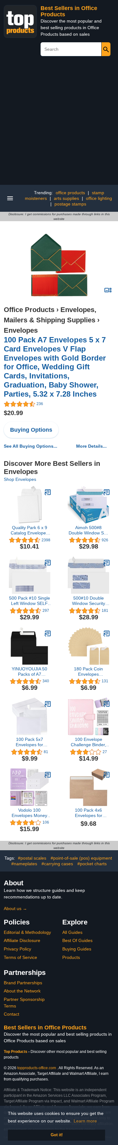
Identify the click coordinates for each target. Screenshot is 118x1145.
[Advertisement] (59, 123)
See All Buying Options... (30, 446)
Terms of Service (20, 957)
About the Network (22, 990)
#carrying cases (57, 863)
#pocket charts (92, 863)
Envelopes (21, 330)
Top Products (16, 1051)
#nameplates (24, 863)
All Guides (72, 932)
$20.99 (13, 412)
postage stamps (70, 203)
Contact (11, 1014)
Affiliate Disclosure (22, 940)
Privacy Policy (17, 948)
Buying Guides (76, 948)
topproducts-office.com (36, 1068)
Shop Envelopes (20, 479)
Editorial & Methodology (27, 932)
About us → (15, 908)
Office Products (29, 310)
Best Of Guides (77, 940)
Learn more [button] (85, 1120)
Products (71, 957)
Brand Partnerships (23, 982)
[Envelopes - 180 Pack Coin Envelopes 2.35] (106, 633)
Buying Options (31, 430)
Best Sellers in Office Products (45, 1027)
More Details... (91, 446)
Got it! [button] (57, 1135)
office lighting (99, 198)
